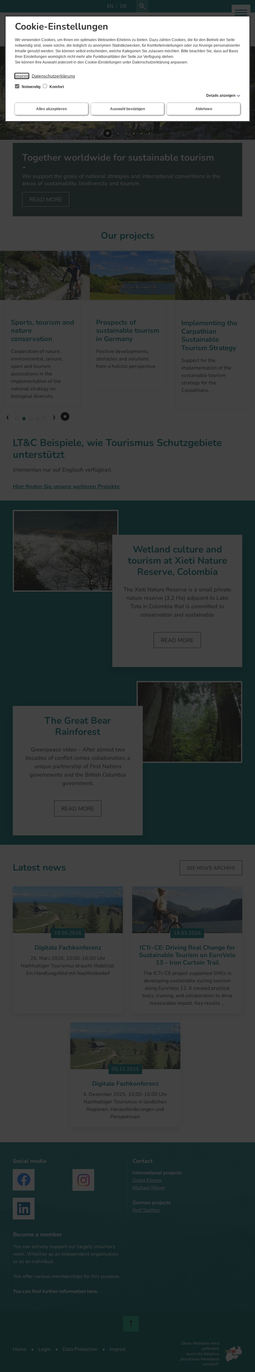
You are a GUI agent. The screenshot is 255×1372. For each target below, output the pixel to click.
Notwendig (31, 87)
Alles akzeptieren (51, 109)
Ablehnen (203, 109)
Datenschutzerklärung (53, 75)
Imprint (22, 75)
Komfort (56, 87)
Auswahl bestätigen (127, 109)
